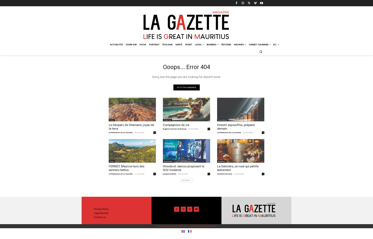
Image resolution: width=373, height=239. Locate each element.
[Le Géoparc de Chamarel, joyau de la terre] (132, 109)
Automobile (168, 161)
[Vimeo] (255, 3)
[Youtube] (261, 3)
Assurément (222, 120)
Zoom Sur (167, 120)
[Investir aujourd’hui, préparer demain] (240, 109)
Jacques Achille (169, 174)
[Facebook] (236, 3)
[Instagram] (243, 3)
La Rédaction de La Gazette (121, 132)
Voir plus (185, 180)
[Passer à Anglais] (183, 231)
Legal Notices (101, 213)
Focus (112, 120)
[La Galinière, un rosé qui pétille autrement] (240, 151)
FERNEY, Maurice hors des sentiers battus (126, 168)
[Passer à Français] (189, 231)
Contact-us (100, 217)
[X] (249, 3)
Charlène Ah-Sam (224, 174)
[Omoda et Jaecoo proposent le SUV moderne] (186, 151)
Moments (221, 161)
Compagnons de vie (176, 125)
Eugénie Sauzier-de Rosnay (174, 129)
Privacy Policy (101, 209)
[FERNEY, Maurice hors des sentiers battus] (132, 151)
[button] (260, 51)
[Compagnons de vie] (186, 109)
